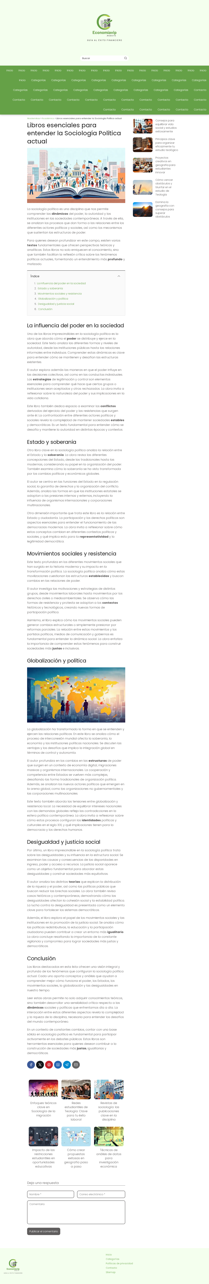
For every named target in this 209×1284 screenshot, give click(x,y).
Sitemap (111, 1272)
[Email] (76, 1065)
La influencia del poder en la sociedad (61, 283)
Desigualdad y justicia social (56, 304)
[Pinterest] (49, 1065)
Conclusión (45, 309)
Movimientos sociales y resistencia (60, 294)
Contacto (200, 90)
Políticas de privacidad (119, 1263)
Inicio (10, 70)
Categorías (38, 80)
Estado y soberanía (50, 288)
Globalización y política (53, 299)
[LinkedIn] (58, 1065)
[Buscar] (125, 58)
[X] (40, 1065)
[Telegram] (67, 1065)
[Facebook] (31, 1065)
